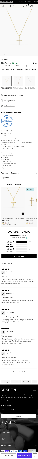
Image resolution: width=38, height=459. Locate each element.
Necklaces (15, 382)
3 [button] (19, 372)
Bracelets (26, 382)
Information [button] (6, 445)
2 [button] (16, 372)
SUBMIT (18, 416)
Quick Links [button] (5, 432)
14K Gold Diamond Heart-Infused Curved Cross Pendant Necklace (13, 218)
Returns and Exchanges (10, 173)
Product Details (7, 131)
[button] (23, 6)
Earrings (6, 382)
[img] (5, 269)
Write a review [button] (18, 256)
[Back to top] (35, 392)
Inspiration (5, 178)
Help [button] (3, 439)
